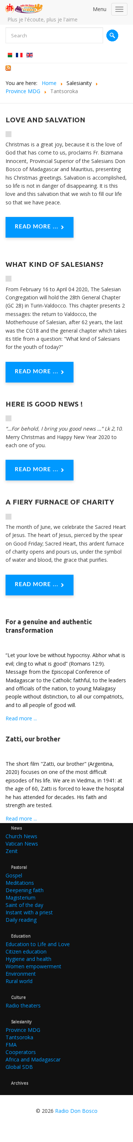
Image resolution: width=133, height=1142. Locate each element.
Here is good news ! (44, 404)
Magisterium (20, 897)
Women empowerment (33, 966)
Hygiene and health (28, 958)
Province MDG (23, 1029)
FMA (11, 1044)
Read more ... (36, 227)
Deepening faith (25, 890)
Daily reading (21, 919)
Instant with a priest (29, 912)
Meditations (20, 882)
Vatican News (22, 843)
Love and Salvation (45, 120)
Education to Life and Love (38, 944)
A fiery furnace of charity (60, 502)
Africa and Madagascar (33, 1059)
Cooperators (21, 1052)
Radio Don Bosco (76, 1110)
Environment (21, 973)
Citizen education (26, 951)
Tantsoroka (19, 1037)
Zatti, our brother (33, 738)
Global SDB (19, 1066)
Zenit (12, 850)
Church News (21, 836)
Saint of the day (24, 904)
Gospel (14, 875)
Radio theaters (23, 1005)
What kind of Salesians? (54, 264)
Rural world (19, 981)
